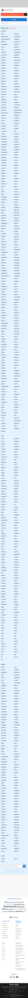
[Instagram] (10, 977)
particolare (5, 911)
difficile (4, 909)
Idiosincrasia (5, 927)
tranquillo (21, 906)
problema (9, 904)
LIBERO (2, 986)
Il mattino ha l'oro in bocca (21, 955)
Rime (6, 23)
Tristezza (18, 939)
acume (18, 908)
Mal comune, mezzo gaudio (20, 959)
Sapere (9, 10)
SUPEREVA (17, 989)
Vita (3, 945)
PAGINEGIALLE (11, 986)
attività (22, 902)
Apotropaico (5, 937)
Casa (3, 949)
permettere (11, 909)
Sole (3, 947)
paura (24, 911)
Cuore (3, 955)
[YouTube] (17, 977)
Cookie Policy (21, 990)
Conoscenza (19, 930)
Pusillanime (5, 929)
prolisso (21, 904)
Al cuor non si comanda (19, 965)
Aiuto (19, 992)
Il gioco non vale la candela (20, 962)
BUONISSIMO (11, 989)
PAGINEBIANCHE (5, 987)
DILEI (15, 987)
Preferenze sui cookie (12, 992)
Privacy (16, 990)
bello (14, 911)
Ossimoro (4, 923)
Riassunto (18, 932)
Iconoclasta (5, 935)
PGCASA (25, 986)
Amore (4, 953)
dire (6, 902)
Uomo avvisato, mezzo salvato (19, 949)
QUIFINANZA (23, 987)
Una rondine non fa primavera (20, 952)
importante (11, 902)
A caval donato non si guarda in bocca (20, 969)
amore (19, 911)
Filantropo (4, 925)
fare (10, 911)
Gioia (17, 936)
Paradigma (18, 934)
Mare (3, 951)
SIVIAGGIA (19, 987)
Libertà (17, 924)
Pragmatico (18, 928)
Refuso (4, 931)
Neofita (4, 933)
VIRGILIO (6, 986)
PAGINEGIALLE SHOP (19, 986)
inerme (25, 909)
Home (2, 23)
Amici (3, 957)
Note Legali (11, 990)
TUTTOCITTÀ (11, 987)
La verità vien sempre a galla (19, 945)
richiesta (17, 902)
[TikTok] (14, 977)
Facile (17, 926)
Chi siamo (6, 990)
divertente (9, 906)
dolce (16, 904)
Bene (3, 959)
